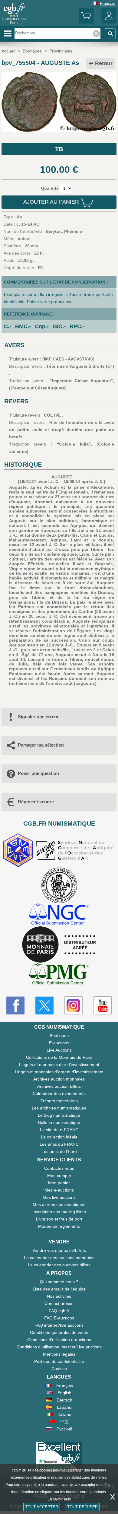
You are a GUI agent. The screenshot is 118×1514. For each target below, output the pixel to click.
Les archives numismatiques (59, 1108)
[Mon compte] (108, 22)
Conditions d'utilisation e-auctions (59, 1339)
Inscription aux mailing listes (59, 1211)
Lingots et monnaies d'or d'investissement (59, 1064)
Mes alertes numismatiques (59, 1204)
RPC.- (77, 326)
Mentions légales (59, 1354)
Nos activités (59, 1296)
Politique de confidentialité (59, 1361)
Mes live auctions (59, 1197)
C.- (7, 326)
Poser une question (38, 773)
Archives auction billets (59, 1086)
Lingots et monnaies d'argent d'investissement (59, 1071)
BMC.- (23, 326)
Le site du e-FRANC (59, 1129)
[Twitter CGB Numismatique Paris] (44, 1005)
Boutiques (59, 1035)
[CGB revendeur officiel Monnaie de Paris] (59, 944)
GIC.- (59, 326)
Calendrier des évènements (59, 1093)
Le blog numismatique (59, 1115)
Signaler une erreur (38, 716)
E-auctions (59, 1042)
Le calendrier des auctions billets (59, 1264)
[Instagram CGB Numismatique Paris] (73, 1005)
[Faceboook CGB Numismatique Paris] (15, 1005)
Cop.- (42, 326)
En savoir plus (59, 1499)
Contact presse (59, 1303)
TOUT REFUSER (82, 1507)
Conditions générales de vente (59, 1332)
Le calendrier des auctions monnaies (59, 1257)
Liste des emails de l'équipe (59, 1289)
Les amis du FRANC (59, 1144)
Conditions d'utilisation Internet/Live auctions (59, 1346)
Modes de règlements (59, 1226)
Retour (104, 63)
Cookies (59, 1368)
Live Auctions (59, 1050)
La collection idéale (59, 1137)
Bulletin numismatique (59, 1122)
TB (59, 149)
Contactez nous (59, 1168)
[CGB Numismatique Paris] (14, 23)
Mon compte (59, 1175)
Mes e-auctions (59, 1190)
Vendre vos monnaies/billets (59, 1250)
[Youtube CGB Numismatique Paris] (102, 1005)
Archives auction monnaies (59, 1079)
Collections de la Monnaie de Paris (59, 1057)
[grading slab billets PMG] (59, 974)
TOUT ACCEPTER (41, 1507)
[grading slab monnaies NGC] (59, 914)
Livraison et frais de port (59, 1219)
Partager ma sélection (41, 744)
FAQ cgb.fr (59, 1310)
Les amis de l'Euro (59, 1151)
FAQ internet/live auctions (59, 1325)
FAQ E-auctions (59, 1318)
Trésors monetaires (59, 1100)
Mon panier (59, 1182)
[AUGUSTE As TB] (59, 130)
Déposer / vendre (36, 801)
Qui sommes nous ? (59, 1281)
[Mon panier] (86, 22)
